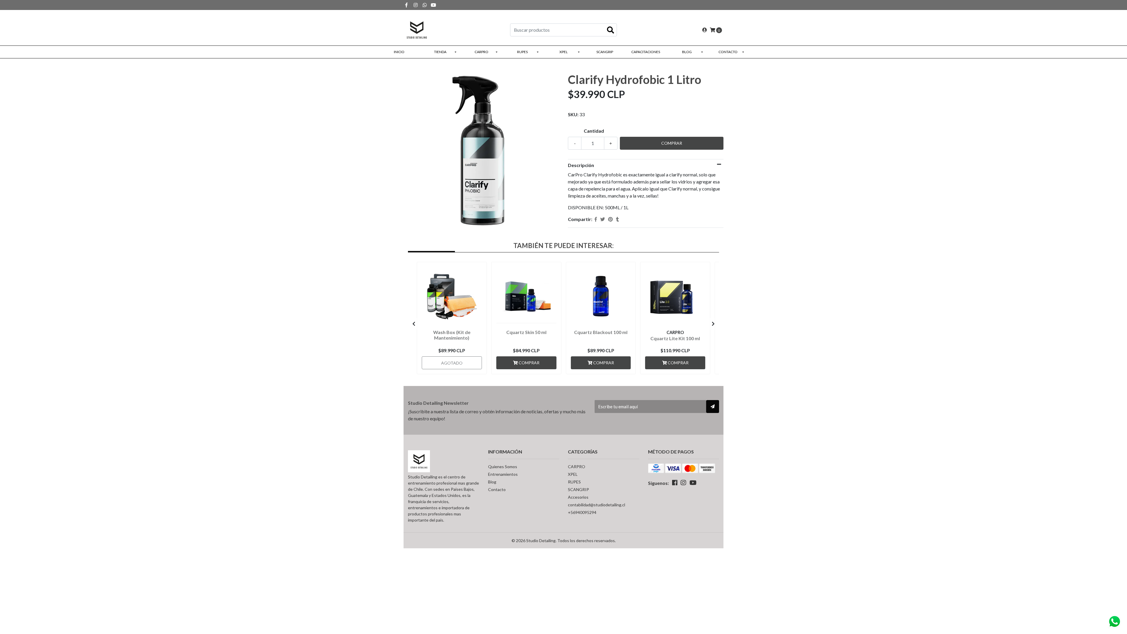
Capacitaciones (645, 52)
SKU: (573, 114)
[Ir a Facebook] (406, 5)
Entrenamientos (503, 474)
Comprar (528, 362)
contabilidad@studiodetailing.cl (596, 504)
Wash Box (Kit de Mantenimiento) (451, 334)
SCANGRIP (604, 52)
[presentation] (414, 324)
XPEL (563, 52)
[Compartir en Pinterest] (610, 219)
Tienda (440, 52)
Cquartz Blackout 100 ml (600, 332)
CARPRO (481, 52)
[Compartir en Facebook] (596, 219)
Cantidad (594, 131)
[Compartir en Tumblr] (617, 219)
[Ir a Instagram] (416, 5)
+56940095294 (582, 512)
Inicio (399, 52)
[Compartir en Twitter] (602, 219)
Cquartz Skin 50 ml (526, 332)
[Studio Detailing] (417, 29)
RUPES (522, 52)
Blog (687, 52)
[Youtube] (433, 5)
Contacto (728, 52)
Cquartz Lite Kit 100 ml (675, 338)
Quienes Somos (502, 466)
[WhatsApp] (425, 5)
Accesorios (578, 497)
